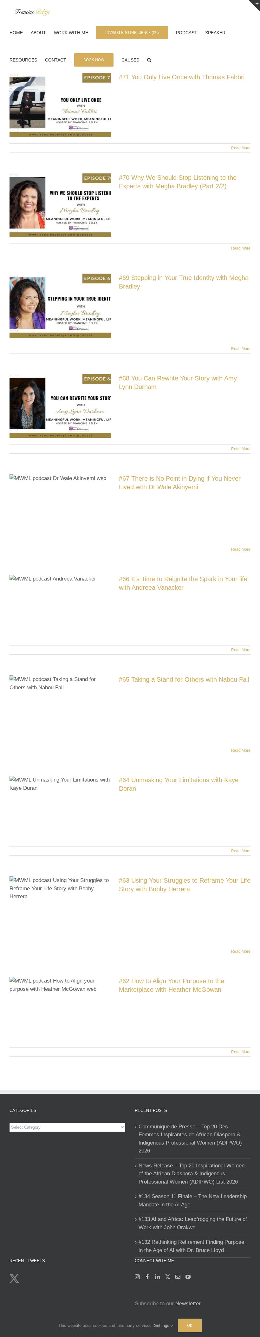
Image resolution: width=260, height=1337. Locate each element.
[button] (149, 59)
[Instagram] (137, 1276)
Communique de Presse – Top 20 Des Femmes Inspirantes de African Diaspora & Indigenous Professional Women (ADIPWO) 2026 (190, 1139)
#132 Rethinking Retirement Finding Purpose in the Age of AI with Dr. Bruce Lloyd (191, 1246)
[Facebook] (147, 1276)
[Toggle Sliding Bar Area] (254, 5)
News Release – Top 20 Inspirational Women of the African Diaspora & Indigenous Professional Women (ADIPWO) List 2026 (191, 1174)
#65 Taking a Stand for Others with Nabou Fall (184, 679)
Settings (162, 1325)
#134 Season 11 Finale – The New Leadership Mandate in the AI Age (193, 1200)
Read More (240, 148)
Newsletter (188, 1304)
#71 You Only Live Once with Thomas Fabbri (181, 77)
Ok (189, 1325)
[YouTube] (188, 1276)
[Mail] (177, 1276)
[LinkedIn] (157, 1276)
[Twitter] (167, 1276)
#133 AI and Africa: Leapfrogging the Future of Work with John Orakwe (193, 1223)
